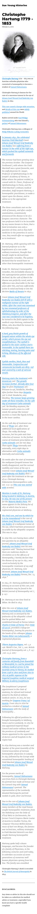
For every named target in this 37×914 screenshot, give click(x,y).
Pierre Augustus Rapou (13, 644)
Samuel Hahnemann (19, 87)
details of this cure (12, 109)
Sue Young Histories (14, 5)
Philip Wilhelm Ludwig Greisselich (15, 132)
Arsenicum (7, 381)
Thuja (11, 426)
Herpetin (27, 392)
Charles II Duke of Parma (13, 625)
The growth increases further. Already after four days (18, 384)
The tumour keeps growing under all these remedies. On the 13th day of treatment (18, 401)
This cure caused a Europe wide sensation (18, 107)
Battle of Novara (16, 291)
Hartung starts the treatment (15, 378)
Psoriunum (19, 387)
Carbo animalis (24, 403)
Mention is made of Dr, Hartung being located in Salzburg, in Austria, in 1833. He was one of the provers (18, 496)
